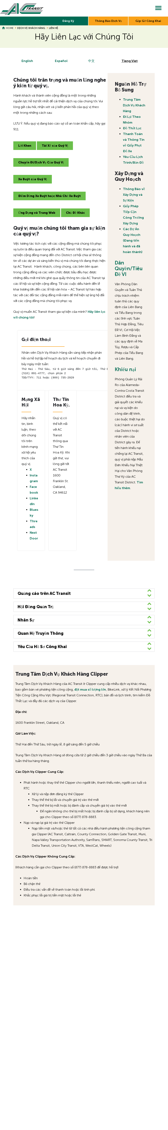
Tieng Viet (129, 61)
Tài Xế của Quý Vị (55, 145)
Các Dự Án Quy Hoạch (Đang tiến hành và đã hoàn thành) (132, 240)
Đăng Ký (68, 21)
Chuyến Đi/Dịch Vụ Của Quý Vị (41, 162)
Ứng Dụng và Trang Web (36, 213)
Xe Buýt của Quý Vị (32, 179)
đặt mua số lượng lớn (90, 689)
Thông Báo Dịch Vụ (108, 21)
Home (9, 28)
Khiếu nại (125, 369)
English (27, 61)
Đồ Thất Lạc (132, 128)
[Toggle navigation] (158, 8)
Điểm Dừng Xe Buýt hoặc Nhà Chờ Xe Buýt (49, 196)
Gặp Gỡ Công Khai (148, 21)
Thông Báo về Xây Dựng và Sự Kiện (134, 194)
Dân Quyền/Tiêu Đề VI (129, 268)
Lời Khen (24, 145)
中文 (91, 61)
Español (61, 61)
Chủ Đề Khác (75, 213)
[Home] (22, 8)
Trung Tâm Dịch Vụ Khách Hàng (134, 105)
